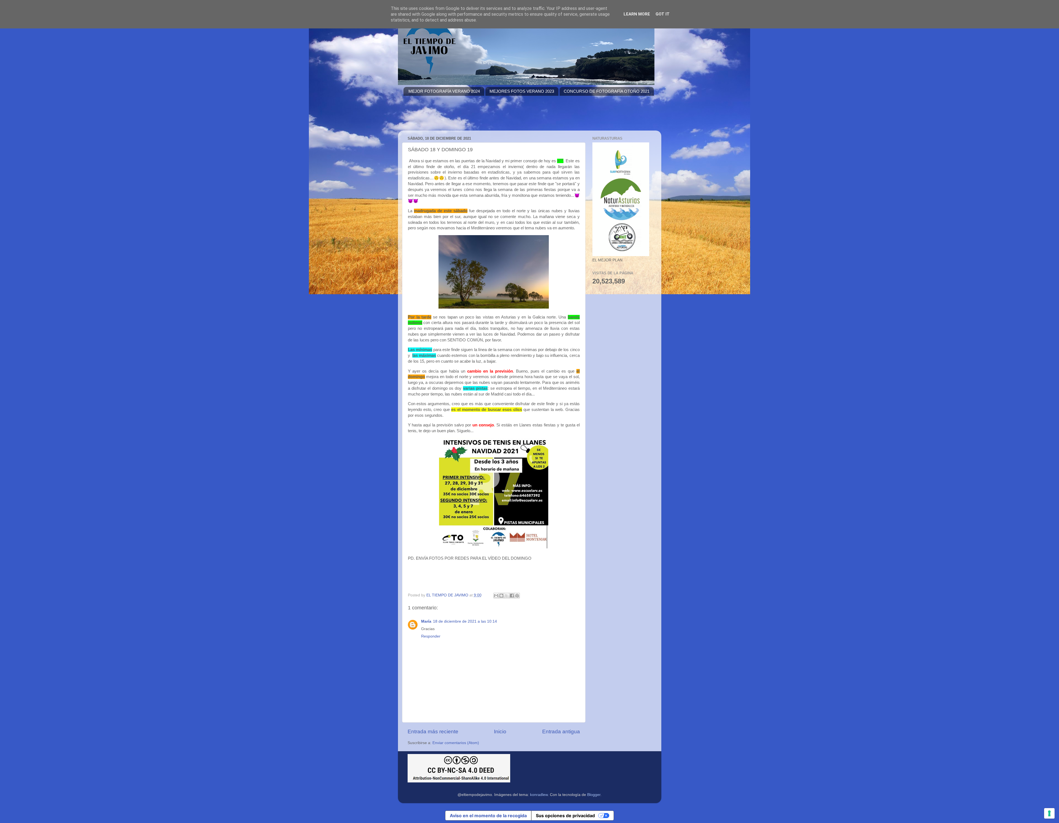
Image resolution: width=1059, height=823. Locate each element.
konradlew (539, 795)
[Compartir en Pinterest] (517, 595)
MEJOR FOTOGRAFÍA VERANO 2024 (444, 91)
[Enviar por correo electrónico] (496, 595)
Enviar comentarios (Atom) (455, 743)
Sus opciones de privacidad (565, 815)
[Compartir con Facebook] (512, 595)
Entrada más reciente (433, 731)
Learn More (637, 14)
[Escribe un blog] (501, 595)
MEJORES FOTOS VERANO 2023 (522, 91)
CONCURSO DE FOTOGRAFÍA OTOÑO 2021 (606, 91)
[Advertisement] (503, 116)
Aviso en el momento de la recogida (488, 815)
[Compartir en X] (506, 595)
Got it (663, 14)
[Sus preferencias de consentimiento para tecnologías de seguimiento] (1049, 813)
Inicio (500, 731)
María (426, 621)
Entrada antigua (561, 731)
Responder (430, 636)
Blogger (593, 795)
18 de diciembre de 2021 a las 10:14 (465, 621)
